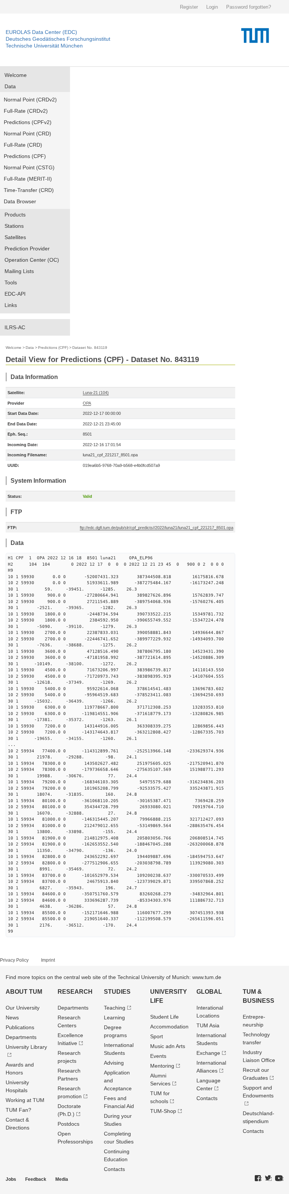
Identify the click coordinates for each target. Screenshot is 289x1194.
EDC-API (15, 294)
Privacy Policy (14, 960)
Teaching (114, 1008)
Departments (21, 1037)
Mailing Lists (19, 271)
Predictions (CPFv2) (28, 122)
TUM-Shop (163, 1111)
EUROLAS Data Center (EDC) (41, 32)
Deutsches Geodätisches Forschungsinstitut (58, 39)
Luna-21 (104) (96, 392)
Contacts (114, 1169)
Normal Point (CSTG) (29, 167)
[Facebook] (258, 1178)
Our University (23, 1008)
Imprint (48, 960)
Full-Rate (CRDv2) (26, 111)
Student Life (164, 1017)
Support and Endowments (258, 1092)
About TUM (24, 991)
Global (209, 991)
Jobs (11, 1179)
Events (158, 1056)
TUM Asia (207, 1025)
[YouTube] (279, 1178)
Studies (117, 991)
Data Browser (20, 201)
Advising (114, 1063)
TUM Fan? (18, 1110)
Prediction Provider (27, 249)
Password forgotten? (248, 7)
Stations (14, 226)
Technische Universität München (44, 46)
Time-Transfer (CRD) (29, 190)
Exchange (208, 1053)
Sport (156, 1036)
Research (75, 991)
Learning (114, 1017)
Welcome (16, 75)
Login (212, 7)
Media (61, 1179)
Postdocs (68, 1124)
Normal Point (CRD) (27, 133)
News (12, 1017)
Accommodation (169, 1027)
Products (15, 215)
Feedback (35, 1179)
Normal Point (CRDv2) (30, 100)
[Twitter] (268, 1178)
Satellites (15, 237)
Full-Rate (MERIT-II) (28, 179)
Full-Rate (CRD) (23, 145)
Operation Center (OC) (32, 260)
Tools (11, 282)
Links (11, 305)
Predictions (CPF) (25, 156)
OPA (87, 403)
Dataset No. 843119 (89, 347)
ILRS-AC (15, 327)
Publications (20, 1027)
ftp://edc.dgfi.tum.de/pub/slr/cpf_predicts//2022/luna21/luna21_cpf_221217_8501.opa (156, 527)
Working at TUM (25, 1100)
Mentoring (162, 1066)
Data (10, 86)
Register (189, 7)
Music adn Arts (167, 1046)
